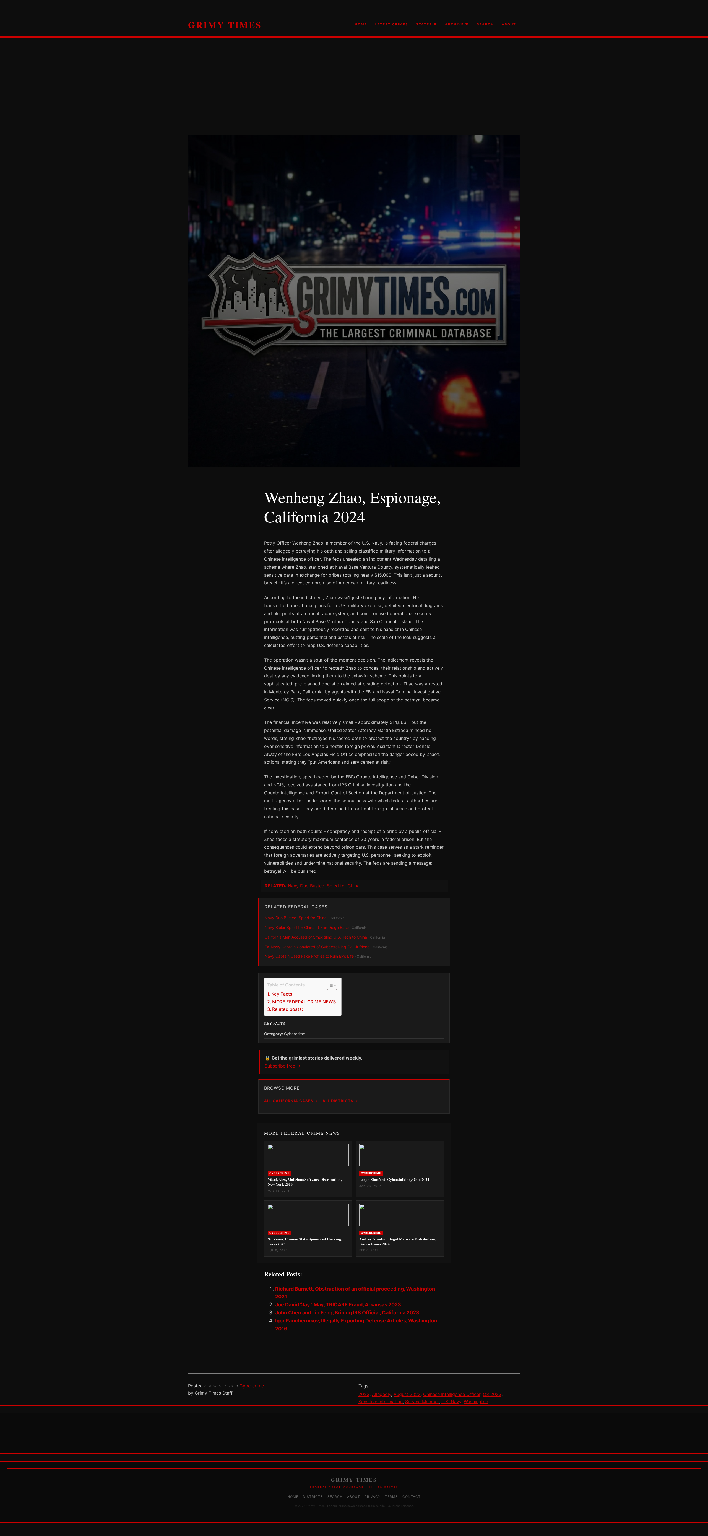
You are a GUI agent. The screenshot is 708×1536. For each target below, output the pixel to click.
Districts (313, 1496)
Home (292, 1496)
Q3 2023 (492, 1394)
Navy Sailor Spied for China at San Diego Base (307, 927)
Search (335, 1496)
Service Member (422, 1401)
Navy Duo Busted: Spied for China (324, 886)
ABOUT (509, 24)
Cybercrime (252, 1386)
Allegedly (381, 1394)
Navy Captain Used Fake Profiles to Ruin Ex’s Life (309, 956)
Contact (411, 1496)
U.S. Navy (451, 1401)
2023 (363, 1394)
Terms (391, 1496)
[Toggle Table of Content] (329, 985)
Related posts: (287, 1009)
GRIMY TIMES (225, 24)
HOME (361, 24)
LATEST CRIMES (391, 24)
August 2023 (407, 1394)
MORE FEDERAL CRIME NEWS (304, 1001)
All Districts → (340, 1101)
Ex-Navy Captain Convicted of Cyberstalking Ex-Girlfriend (317, 946)
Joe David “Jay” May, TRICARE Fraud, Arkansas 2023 (338, 1304)
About (353, 1496)
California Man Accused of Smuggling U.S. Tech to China (316, 937)
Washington (476, 1401)
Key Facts (281, 994)
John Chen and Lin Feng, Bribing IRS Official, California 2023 (347, 1312)
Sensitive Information (380, 1401)
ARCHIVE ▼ (457, 24)
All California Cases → (291, 1101)
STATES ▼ (426, 24)
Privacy (373, 1496)
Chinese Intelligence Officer (451, 1394)
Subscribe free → (283, 1066)
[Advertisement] (354, 96)
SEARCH (485, 24)
